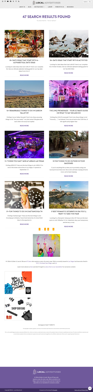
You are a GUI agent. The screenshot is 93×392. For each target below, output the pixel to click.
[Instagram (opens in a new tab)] (2, 1)
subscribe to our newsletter (53, 267)
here (31, 267)
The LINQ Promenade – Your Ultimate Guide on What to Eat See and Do (68, 112)
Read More (24, 75)
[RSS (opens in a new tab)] (18, 1)
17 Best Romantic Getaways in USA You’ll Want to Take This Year (68, 212)
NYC (37, 263)
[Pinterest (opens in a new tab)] (5, 1)
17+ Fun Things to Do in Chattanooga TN (24, 211)
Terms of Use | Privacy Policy (81, 390)
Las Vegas (71, 261)
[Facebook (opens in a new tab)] (10, 1)
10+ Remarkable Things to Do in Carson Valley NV (24, 112)
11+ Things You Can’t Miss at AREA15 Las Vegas (24, 161)
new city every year (43, 379)
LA (56, 263)
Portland (42, 263)
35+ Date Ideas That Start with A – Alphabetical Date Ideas (24, 61)
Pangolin (55, 390)
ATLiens (28, 261)
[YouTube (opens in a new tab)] (7, 1)
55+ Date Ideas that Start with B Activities (68, 60)
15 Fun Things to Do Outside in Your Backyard (69, 162)
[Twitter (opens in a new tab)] (13, 1)
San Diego (49, 263)
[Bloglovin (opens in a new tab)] (16, 1)
